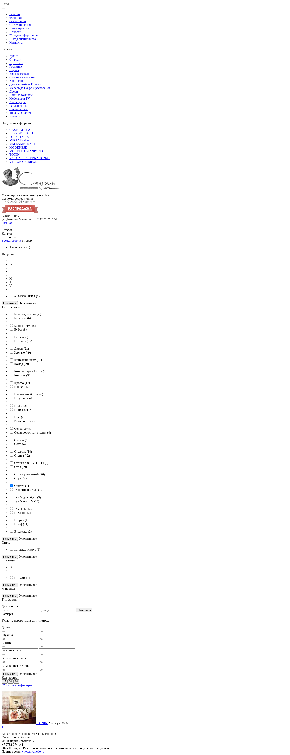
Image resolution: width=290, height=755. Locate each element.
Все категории (11, 240)
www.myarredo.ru (32, 751)
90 (16, 681)
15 (4, 681)
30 (10, 681)
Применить (9, 303)
